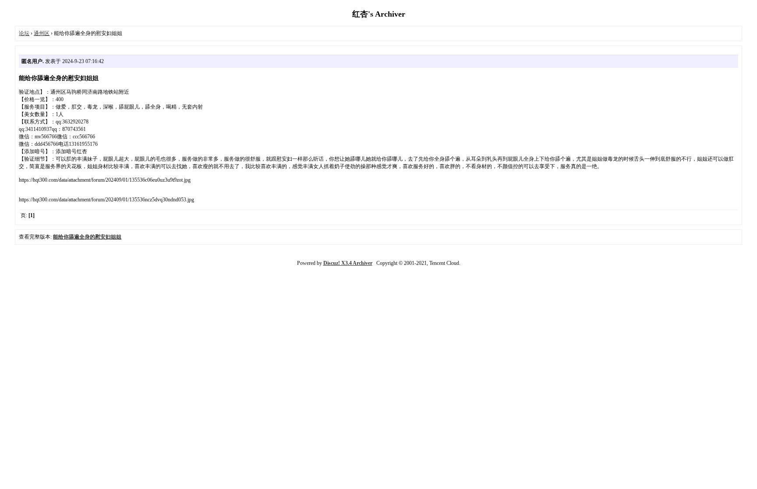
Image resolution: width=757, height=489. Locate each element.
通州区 (42, 33)
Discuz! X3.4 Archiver (347, 263)
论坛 (24, 33)
